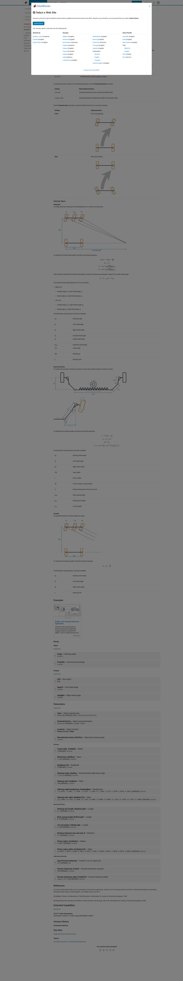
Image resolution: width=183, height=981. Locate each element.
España (65, 45)
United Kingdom (98, 63)
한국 (124, 57)
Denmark (66, 39)
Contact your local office (91, 70)
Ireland (65, 54)
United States (37, 42)
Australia (125, 36)
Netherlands (97, 36)
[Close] (149, 6)
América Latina (38, 36)
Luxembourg (67, 60)
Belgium (65, 36)
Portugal (95, 45)
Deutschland (67, 42)
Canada (35, 39)
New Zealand (127, 42)
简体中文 (127, 48)
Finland (65, 48)
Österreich (96, 42)
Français (97, 60)
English (96, 57)
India (124, 39)
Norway (95, 39)
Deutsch (97, 54)
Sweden (95, 48)
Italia (64, 57)
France (65, 51)
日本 (124, 54)
